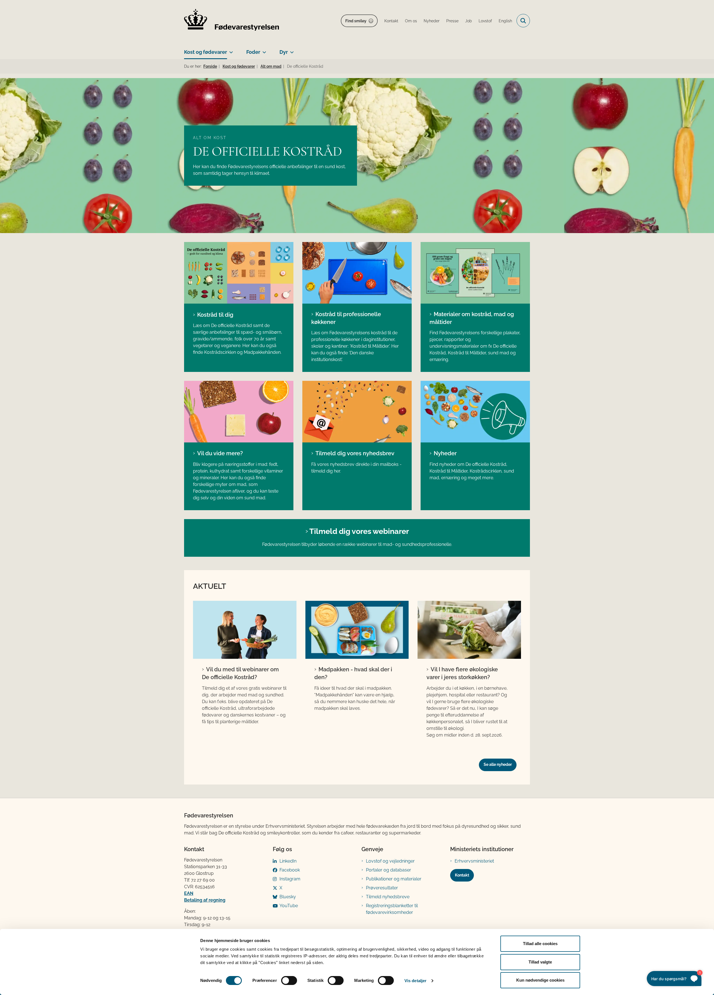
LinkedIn (287, 861)
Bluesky (287, 896)
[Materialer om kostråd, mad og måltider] (475, 273)
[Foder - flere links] (263, 50)
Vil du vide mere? (220, 453)
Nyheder (445, 453)
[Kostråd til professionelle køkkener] (357, 273)
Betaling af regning (204, 900)
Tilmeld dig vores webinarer (359, 531)
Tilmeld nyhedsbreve (387, 896)
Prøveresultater (382, 887)
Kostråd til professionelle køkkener (346, 318)
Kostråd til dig (215, 314)
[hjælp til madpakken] (357, 630)
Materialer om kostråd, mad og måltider (472, 318)
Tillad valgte (540, 962)
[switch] (289, 980)
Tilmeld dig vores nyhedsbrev (354, 453)
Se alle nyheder (498, 764)
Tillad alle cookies (540, 943)
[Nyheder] (475, 411)
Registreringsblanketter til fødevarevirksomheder (392, 909)
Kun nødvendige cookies (540, 980)
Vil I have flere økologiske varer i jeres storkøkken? (462, 673)
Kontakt (462, 875)
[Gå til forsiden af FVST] (231, 21)
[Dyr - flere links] (291, 50)
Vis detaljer (415, 980)
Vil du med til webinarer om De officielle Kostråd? (240, 673)
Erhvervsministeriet (474, 861)
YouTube (288, 905)
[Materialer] (238, 411)
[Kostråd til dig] (238, 273)
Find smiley (355, 21)
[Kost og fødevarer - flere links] (230, 50)
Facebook (289, 870)
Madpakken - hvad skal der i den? (353, 673)
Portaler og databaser (388, 870)
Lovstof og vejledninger (390, 861)
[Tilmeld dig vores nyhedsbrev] (357, 411)
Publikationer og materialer (393, 879)
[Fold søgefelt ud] (523, 20)
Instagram (289, 879)
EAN (188, 893)
